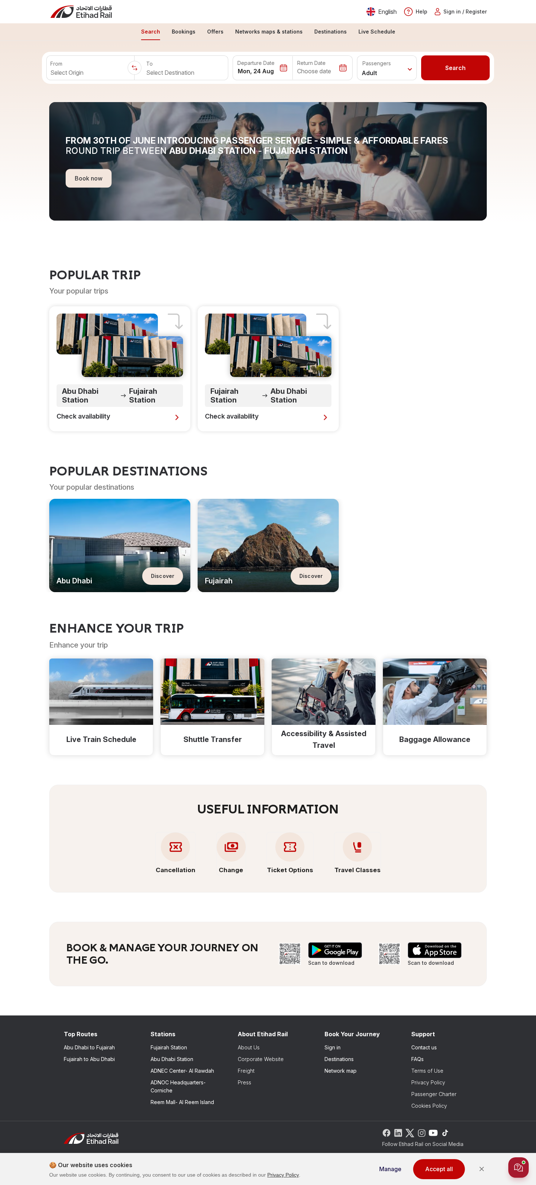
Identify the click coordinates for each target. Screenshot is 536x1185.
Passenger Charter (434, 1094)
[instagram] (421, 1132)
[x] (409, 1132)
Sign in (333, 1047)
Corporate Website (261, 1059)
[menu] (268, 32)
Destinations (339, 1059)
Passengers (376, 63)
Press (244, 1082)
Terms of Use (427, 1071)
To (149, 64)
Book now (88, 178)
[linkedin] (398, 1132)
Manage (390, 1169)
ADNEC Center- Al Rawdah (182, 1071)
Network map (341, 1071)
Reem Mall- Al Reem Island (182, 1102)
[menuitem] (150, 32)
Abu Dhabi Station (172, 1059)
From (56, 64)
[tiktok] (444, 1132)
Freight (246, 1071)
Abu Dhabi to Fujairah (89, 1047)
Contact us (424, 1047)
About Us (249, 1047)
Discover (162, 576)
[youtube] (433, 1132)
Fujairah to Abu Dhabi (89, 1059)
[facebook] (386, 1132)
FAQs (417, 1059)
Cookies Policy (429, 1106)
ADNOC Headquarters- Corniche (178, 1086)
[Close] (482, 1169)
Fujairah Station (169, 1047)
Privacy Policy (428, 1082)
